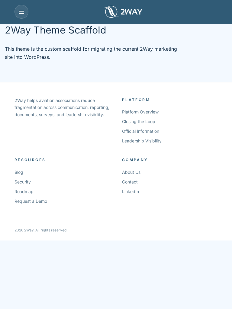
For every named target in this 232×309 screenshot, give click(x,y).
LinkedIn (130, 191)
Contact (130, 181)
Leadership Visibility (142, 140)
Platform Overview (140, 111)
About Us (131, 172)
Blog (18, 172)
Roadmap (24, 191)
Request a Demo (30, 201)
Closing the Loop (138, 121)
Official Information (140, 131)
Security (22, 181)
